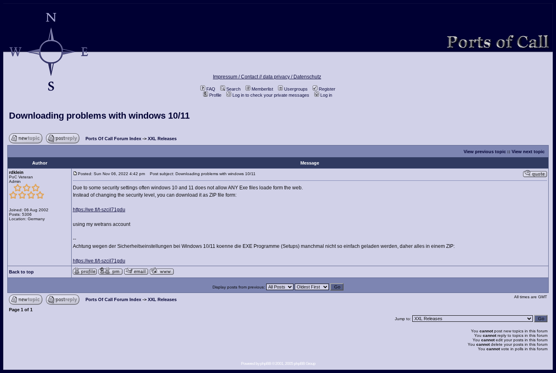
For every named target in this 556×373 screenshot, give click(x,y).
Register (327, 89)
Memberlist (262, 89)
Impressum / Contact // (238, 77)
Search (233, 89)
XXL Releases (162, 138)
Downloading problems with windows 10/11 (99, 116)
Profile (215, 95)
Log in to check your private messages (270, 95)
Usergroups (296, 89)
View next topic (528, 151)
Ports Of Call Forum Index (113, 138)
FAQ (210, 89)
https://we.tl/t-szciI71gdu (99, 210)
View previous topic (485, 151)
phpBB (265, 363)
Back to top (21, 271)
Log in (326, 95)
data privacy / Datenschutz (292, 77)
